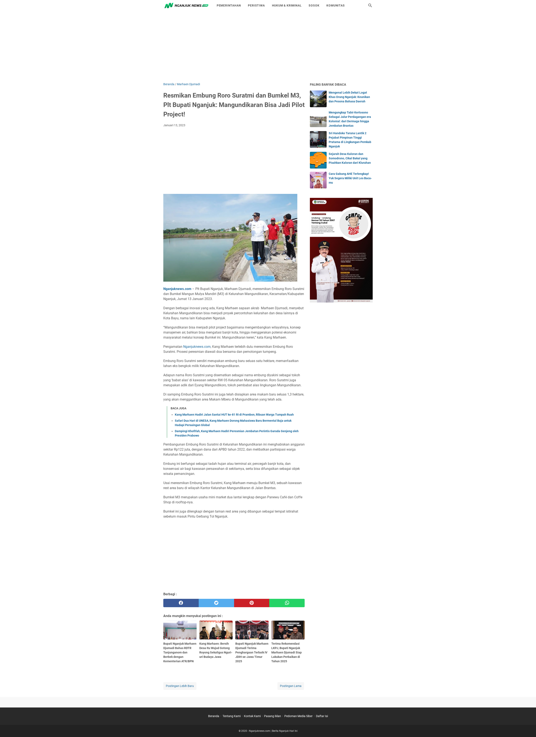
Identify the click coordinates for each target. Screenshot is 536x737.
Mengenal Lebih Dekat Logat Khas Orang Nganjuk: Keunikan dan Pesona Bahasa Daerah (349, 97)
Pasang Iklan (272, 716)
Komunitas (335, 5)
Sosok (314, 5)
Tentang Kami (232, 716)
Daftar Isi (322, 716)
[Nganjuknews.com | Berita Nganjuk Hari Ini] (186, 5)
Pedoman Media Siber (298, 716)
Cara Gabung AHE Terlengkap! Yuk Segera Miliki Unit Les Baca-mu (350, 178)
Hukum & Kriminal (287, 5)
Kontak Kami (252, 716)
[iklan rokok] (341, 301)
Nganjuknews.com (177, 289)
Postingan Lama (291, 686)
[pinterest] (251, 603)
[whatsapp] (287, 603)
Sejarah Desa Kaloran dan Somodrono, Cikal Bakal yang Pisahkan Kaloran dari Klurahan (350, 158)
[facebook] (181, 603)
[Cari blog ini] (370, 5)
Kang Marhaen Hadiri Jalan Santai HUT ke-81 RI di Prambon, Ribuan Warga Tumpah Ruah (234, 414)
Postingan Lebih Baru (180, 686)
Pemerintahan (229, 5)
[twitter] (216, 603)
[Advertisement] (268, 46)
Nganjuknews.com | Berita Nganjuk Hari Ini (273, 730)
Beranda (213, 716)
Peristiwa (256, 5)
